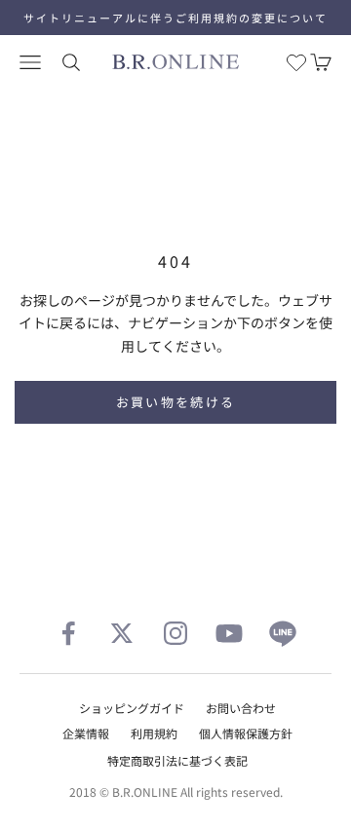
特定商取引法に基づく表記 (177, 760)
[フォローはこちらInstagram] (175, 633)
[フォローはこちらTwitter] (121, 633)
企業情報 (85, 733)
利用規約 (154, 733)
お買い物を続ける (176, 402)
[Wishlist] (296, 62)
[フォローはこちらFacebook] (68, 633)
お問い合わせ (241, 707)
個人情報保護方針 (245, 733)
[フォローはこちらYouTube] (229, 633)
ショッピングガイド (131, 707)
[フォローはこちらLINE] (282, 633)
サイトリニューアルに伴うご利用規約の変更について (175, 17)
